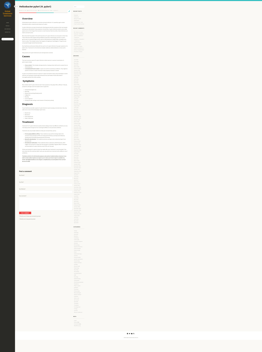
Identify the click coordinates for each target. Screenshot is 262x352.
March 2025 (76, 84)
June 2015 (76, 219)
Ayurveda (76, 234)
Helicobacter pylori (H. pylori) (35, 6)
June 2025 (76, 79)
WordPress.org (77, 325)
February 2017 (77, 183)
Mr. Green (76, 32)
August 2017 (76, 173)
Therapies (76, 303)
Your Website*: (22, 189)
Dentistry (76, 243)
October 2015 (77, 212)
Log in (75, 320)
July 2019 (76, 132)
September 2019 (77, 128)
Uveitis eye (76, 16)
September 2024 (77, 95)
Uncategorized (77, 307)
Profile (7, 26)
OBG (75, 275)
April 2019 (76, 137)
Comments (77, 323)
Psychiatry (76, 289)
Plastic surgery (77, 285)
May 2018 (76, 157)
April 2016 (76, 201)
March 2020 (76, 121)
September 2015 (77, 213)
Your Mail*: (21, 182)
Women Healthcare (78, 312)
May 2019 (76, 135)
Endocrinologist (77, 248)
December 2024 (77, 89)
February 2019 (77, 141)
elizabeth (76, 39)
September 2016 (77, 192)
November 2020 (77, 118)
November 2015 (77, 210)
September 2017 (77, 171)
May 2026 (76, 63)
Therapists (76, 305)
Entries (76, 322)
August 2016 (76, 194)
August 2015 (76, 215)
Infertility (76, 264)
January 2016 (77, 206)
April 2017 (76, 180)
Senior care (76, 298)
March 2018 (76, 160)
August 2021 (76, 105)
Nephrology (76, 268)
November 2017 (77, 167)
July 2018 (76, 153)
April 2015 (76, 222)
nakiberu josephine (78, 48)
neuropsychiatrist (77, 273)
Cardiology (76, 237)
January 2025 (77, 88)
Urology (75, 308)
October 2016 (77, 190)
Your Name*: (22, 175)
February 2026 (77, 68)
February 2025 (77, 86)
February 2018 (77, 162)
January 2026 (77, 70)
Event (75, 252)
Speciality (76, 301)
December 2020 (77, 116)
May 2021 (76, 109)
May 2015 (76, 220)
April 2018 (76, 158)
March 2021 (76, 112)
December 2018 (77, 144)
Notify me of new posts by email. (27, 219)
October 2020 (77, 119)
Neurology (76, 269)
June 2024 (76, 100)
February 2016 (77, 205)
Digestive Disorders (78, 246)
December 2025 (77, 72)
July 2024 (76, 98)
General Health (77, 257)
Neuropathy (76, 271)
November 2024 (77, 91)
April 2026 (76, 65)
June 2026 (76, 61)
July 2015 (76, 217)
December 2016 (77, 187)
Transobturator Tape (78, 22)
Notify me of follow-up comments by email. (30, 216)
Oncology (76, 276)
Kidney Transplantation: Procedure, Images (78, 44)
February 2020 (77, 123)
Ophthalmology (77, 278)
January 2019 (77, 142)
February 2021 (77, 114)
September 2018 (77, 150)
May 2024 (76, 102)
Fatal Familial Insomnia (79, 24)
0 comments (55, 10)
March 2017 (76, 181)
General (76, 255)
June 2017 (76, 176)
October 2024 (77, 93)
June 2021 (76, 107)
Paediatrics (76, 283)
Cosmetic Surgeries (78, 241)
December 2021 (77, 104)
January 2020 (77, 125)
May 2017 (76, 178)
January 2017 (77, 185)
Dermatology (77, 245)
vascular (76, 310)
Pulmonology (77, 291)
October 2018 (77, 148)
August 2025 (76, 75)
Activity (75, 230)
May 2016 (76, 199)
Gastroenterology (44, 10)
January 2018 (77, 164)
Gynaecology (77, 260)
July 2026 (76, 59)
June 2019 (76, 134)
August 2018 (76, 151)
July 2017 (76, 174)
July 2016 (76, 196)
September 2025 (77, 73)
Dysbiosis (76, 15)
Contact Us (7, 32)
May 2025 (76, 80)
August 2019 (76, 130)
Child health (76, 239)
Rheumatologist (77, 292)
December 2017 (77, 166)
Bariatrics (76, 236)
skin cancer (76, 299)
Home (7, 22)
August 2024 (76, 96)
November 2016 (77, 189)
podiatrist (76, 287)
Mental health (77, 266)
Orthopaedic (76, 280)
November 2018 (77, 146)
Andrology (76, 232)
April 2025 (76, 82)
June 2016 (76, 197)
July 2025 (76, 77)
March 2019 (76, 139)
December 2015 (77, 208)
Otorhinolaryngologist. (79, 282)
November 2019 (77, 127)
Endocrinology (77, 250)
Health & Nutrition (78, 262)
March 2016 (76, 203)
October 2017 (77, 169)
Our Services (7, 29)
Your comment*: (23, 196)
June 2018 (76, 155)
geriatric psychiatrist (78, 259)
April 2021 (76, 111)
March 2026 (76, 66)
